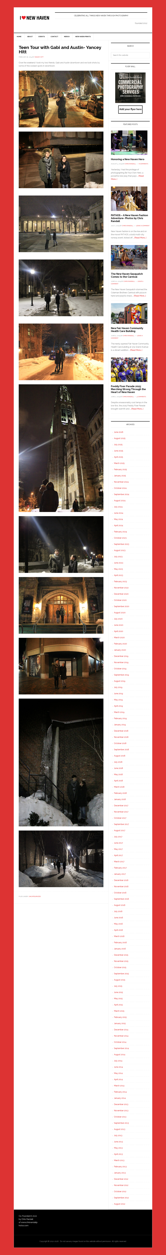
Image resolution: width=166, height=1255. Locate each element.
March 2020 (119, 637)
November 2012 (121, 1185)
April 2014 (118, 1079)
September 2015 (121, 973)
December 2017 (121, 805)
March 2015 (119, 1011)
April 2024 (118, 525)
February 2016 (120, 942)
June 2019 (118, 693)
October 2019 (120, 668)
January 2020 (120, 650)
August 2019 (119, 681)
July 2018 (118, 762)
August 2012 (119, 1204)
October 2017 (120, 818)
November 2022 (121, 588)
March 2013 (119, 1160)
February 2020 (120, 644)
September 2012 (121, 1198)
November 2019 (121, 662)
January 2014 (120, 1098)
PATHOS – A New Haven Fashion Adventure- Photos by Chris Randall (129, 218)
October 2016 (120, 893)
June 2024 (118, 513)
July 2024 (118, 507)
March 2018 (119, 787)
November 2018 (121, 737)
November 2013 (121, 1110)
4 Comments (141, 397)
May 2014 (118, 1073)
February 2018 (120, 793)
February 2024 (120, 532)
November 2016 (121, 886)
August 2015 (119, 980)
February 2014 (120, 1092)
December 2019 (121, 656)
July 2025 (118, 444)
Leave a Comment (142, 226)
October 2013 (120, 1117)
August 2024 (120, 500)
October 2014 (120, 1042)
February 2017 (120, 868)
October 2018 (120, 743)
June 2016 (118, 917)
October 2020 (120, 600)
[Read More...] (140, 238)
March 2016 (119, 936)
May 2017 (118, 849)
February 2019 (120, 718)
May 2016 (118, 924)
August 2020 (120, 612)
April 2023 (118, 575)
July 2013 (118, 1135)
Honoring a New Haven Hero (127, 159)
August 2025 (119, 438)
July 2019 (118, 687)
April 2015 (118, 1005)
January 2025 (120, 476)
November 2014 (121, 1036)
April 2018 (118, 781)
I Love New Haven (34, 17)
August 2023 (119, 550)
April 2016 (118, 930)
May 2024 (118, 519)
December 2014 (121, 1029)
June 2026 (118, 432)
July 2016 (118, 911)
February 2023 (120, 581)
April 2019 (118, 706)
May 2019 (118, 700)
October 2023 (120, 538)
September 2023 (121, 544)
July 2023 (118, 556)
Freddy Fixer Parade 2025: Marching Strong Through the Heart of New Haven (128, 389)
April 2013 (118, 1154)
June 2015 (118, 992)
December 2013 (121, 1104)
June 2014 (118, 1067)
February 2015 (120, 1017)
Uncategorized (35, 896)
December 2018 (121, 731)
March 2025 (119, 463)
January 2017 (120, 874)
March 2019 (119, 712)
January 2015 (120, 1023)
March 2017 (119, 861)
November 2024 (121, 482)
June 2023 (118, 563)
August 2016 (119, 905)
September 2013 (121, 1123)
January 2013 (120, 1173)
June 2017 (118, 843)
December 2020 (121, 594)
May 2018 (118, 774)
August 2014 (119, 1054)
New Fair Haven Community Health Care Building (127, 330)
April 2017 (118, 855)
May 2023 (118, 569)
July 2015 (118, 986)
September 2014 (121, 1048)
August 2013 (119, 1129)
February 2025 (120, 469)
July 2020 (118, 619)
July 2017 (118, 837)
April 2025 (118, 457)
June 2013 (118, 1142)
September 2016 (121, 899)
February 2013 (120, 1166)
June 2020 (118, 625)
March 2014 (119, 1086)
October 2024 (120, 488)
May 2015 (118, 998)
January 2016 (120, 949)
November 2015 (121, 961)
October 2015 (120, 967)
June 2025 (118, 451)
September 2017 (121, 824)
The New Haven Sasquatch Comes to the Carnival (127, 275)
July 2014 (118, 1061)
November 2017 (121, 812)
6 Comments (143, 164)
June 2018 (118, 768)
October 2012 (120, 1191)
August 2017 (119, 830)
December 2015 (121, 955)
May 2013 (118, 1148)
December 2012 (121, 1179)
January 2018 (120, 799)
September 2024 (121, 494)
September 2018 (121, 749)
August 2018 (119, 756)
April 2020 (118, 631)
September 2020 (121, 606)
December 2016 (121, 880)
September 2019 (121, 675)
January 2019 (120, 724)
